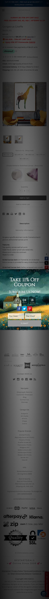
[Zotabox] (47, 327)
